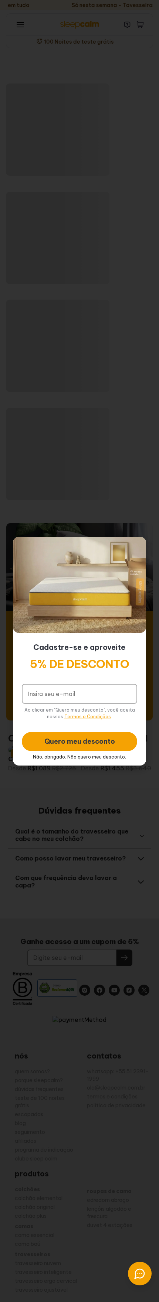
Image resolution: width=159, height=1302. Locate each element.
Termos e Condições (87, 716)
